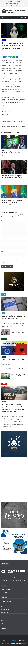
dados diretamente (14, 53)
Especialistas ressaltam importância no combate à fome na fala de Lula (13, 176)
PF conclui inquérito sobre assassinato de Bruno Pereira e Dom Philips (14, 151)
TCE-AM (2, 626)
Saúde (4, 313)
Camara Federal (4, 606)
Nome (3, 238)
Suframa (3, 617)
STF (18, 54)
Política (4, 39)
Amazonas (5, 53)
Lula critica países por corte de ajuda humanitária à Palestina (13, 201)
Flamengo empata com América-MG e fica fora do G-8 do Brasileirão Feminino (18, 376)
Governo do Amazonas (6, 604)
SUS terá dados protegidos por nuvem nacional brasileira (13, 317)
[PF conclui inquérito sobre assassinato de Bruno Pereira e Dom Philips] (14, 136)
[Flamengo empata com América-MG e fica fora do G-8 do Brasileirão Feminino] (5, 377)
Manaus (20, 53)
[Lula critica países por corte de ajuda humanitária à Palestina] (14, 185)
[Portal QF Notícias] (2, 17)
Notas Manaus (4, 628)
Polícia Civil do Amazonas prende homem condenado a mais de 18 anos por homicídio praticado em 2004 (13, 407)
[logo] (13, 567)
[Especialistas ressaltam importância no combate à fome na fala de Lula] (14, 161)
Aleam (2, 620)
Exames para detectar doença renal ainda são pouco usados (17, 331)
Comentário (4, 221)
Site (2, 251)
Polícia (4, 401)
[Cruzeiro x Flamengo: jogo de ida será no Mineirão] (14, 348)
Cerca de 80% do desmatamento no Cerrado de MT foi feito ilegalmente (13, 127)
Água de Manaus (4, 612)
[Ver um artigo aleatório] (25, 17)
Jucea (2, 615)
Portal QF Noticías (5, 54)
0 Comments (16, 51)
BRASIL (9, 53)
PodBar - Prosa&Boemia (6, 589)
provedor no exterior (13, 54)
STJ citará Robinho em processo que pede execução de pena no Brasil (13, 122)
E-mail (3, 245)
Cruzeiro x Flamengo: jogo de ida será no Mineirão (13, 360)
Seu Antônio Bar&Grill (6, 590)
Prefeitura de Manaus (6, 601)
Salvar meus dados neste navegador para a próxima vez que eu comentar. (14, 261)
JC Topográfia (4, 592)
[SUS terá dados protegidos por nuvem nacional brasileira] (14, 304)
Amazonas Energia (5, 609)
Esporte (4, 356)
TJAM (2, 623)
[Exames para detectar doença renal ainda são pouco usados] (5, 332)
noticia (23, 53)
